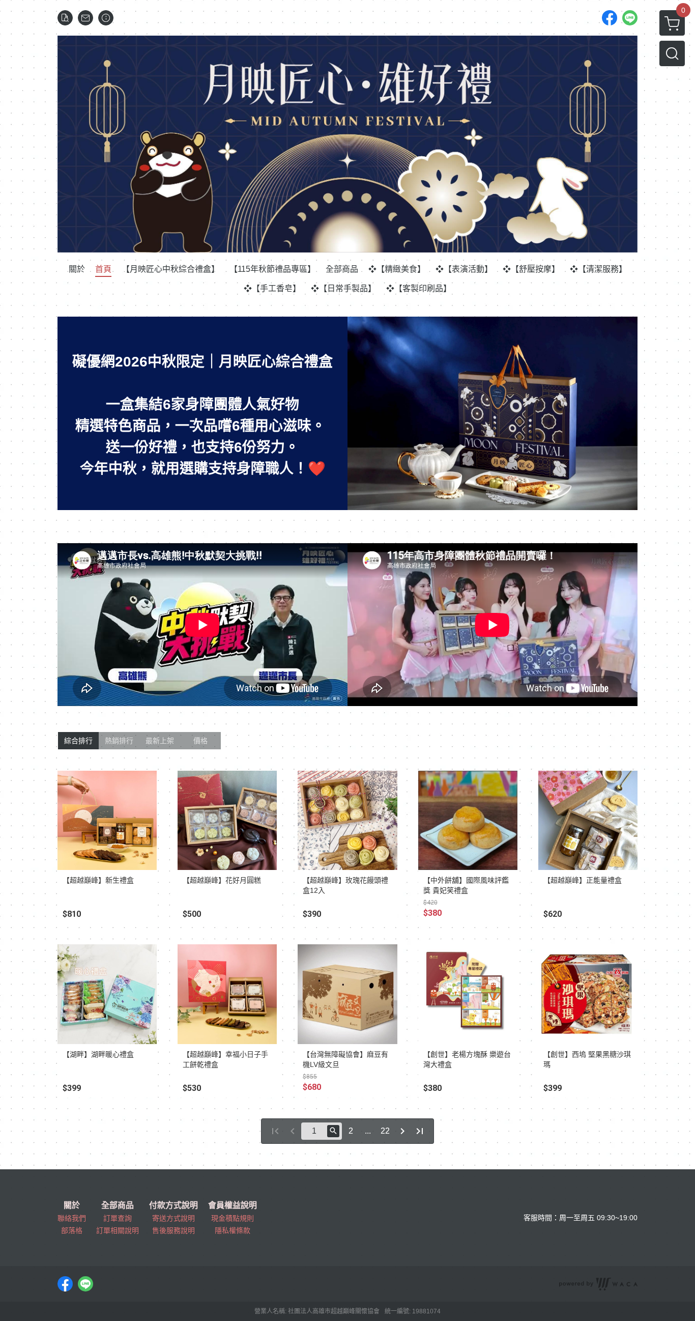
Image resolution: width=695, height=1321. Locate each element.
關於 (72, 1205)
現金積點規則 (232, 1218)
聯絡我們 (71, 1218)
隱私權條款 (232, 1230)
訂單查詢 (117, 1218)
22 (385, 1131)
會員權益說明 (232, 1205)
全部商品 (117, 1205)
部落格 (71, 1230)
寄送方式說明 (173, 1218)
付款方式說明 (173, 1205)
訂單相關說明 (117, 1230)
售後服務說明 (173, 1230)
